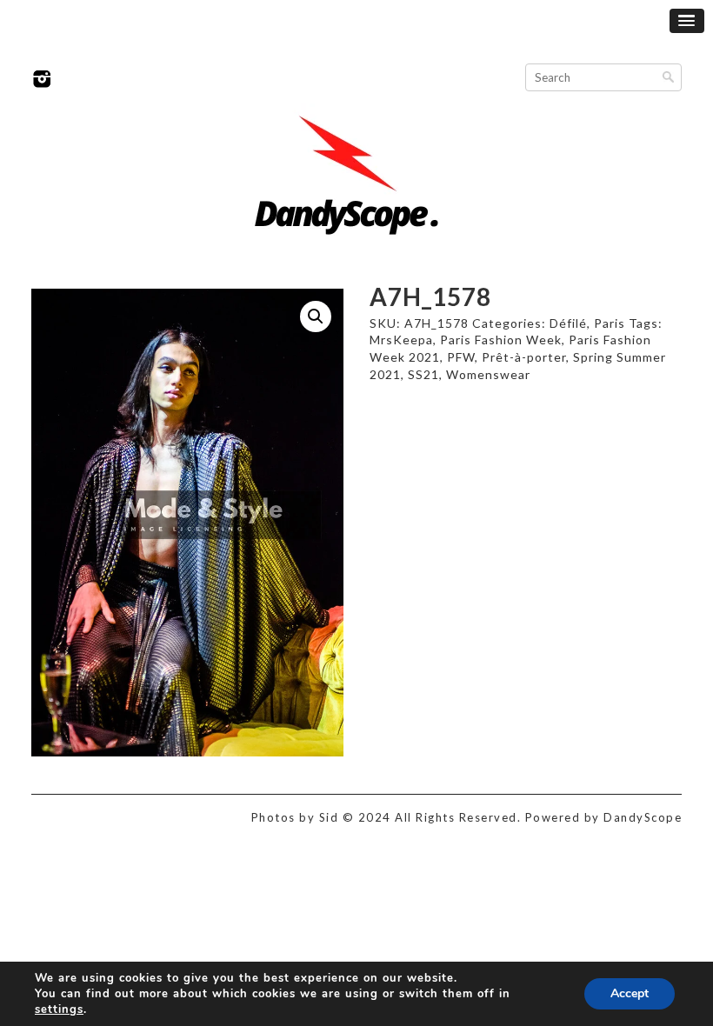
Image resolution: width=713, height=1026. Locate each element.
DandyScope (642, 817)
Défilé (568, 323)
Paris (609, 323)
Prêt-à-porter (524, 357)
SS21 (423, 374)
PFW (461, 357)
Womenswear (488, 374)
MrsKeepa (401, 339)
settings (59, 1009)
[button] (315, 316)
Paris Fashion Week (501, 339)
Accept (629, 993)
